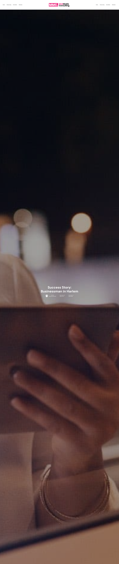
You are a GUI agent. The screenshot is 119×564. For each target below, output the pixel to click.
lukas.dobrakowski (52, 296)
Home (4, 4)
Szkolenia (20, 4)
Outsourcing (9, 4)
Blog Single (71, 296)
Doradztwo (15, 4)
